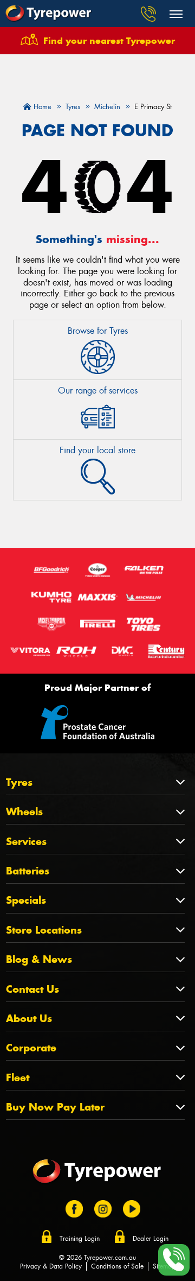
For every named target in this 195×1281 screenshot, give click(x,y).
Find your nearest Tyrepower (109, 41)
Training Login (80, 1238)
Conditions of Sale (117, 1266)
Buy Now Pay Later (55, 1107)
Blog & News (39, 959)
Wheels (24, 812)
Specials (26, 900)
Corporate (31, 1048)
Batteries (27, 871)
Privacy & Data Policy (51, 1266)
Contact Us (32, 989)
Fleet (17, 1077)
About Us (29, 1018)
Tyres (19, 782)
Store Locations (44, 930)
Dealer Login (150, 1238)
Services (26, 841)
